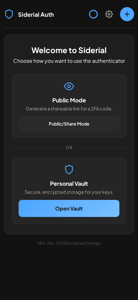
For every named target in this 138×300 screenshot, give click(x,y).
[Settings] (109, 14)
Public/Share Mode (69, 124)
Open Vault (69, 208)
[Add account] (127, 14)
